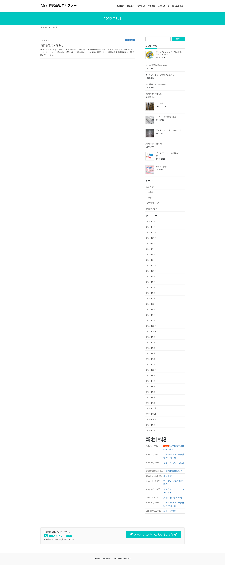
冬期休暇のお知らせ (153, 94)
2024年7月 (150, 287)
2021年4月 (150, 397)
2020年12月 (151, 408)
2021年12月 (151, 370)
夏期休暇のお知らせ (153, 144)
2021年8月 (150, 375)
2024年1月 (150, 298)
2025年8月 (150, 243)
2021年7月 (150, 381)
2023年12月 (151, 304)
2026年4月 (150, 227)
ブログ (149, 198)
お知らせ (130, 40)
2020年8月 (150, 425)
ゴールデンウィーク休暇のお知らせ (160, 75)
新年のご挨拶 (161, 167)
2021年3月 (150, 403)
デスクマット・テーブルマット (168, 130)
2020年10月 (151, 419)
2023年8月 (150, 309)
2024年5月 (150, 293)
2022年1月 (150, 364)
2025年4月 (150, 254)
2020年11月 (151, 414)
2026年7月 (150, 221)
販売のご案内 (151, 209)
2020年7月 (150, 430)
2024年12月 (151, 265)
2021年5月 (150, 392)
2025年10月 (151, 238)
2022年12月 (151, 326)
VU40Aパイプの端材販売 (166, 117)
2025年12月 (151, 232)
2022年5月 (150, 348)
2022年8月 (150, 337)
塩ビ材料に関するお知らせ (156, 84)
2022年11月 (151, 331)
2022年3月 (150, 359)
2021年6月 (150, 386)
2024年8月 (150, 282)
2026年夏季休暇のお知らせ (156, 65)
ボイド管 (159, 103)
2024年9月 (150, 276)
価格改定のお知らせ (52, 45)
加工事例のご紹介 (153, 203)
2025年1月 (150, 260)
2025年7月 (150, 249)
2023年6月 (150, 315)
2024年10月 (151, 271)
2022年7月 (150, 342)
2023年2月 (150, 320)
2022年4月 (150, 353)
